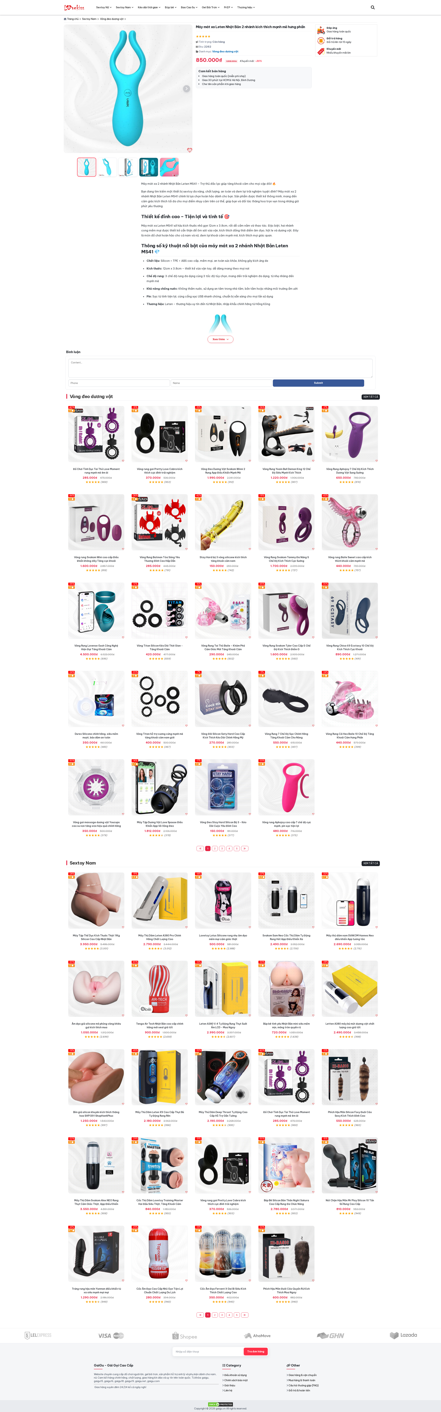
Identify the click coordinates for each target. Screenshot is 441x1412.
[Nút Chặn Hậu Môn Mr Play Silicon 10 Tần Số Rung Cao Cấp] (350, 1165)
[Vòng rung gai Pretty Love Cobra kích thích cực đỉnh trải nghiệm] (160, 434)
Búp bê (169, 7)
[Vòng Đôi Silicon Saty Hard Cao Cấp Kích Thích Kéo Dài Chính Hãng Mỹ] (223, 699)
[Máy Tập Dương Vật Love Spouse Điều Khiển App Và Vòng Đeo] (160, 787)
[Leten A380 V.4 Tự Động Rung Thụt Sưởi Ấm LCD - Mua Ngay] (223, 989)
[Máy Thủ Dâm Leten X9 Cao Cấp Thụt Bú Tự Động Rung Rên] (160, 1077)
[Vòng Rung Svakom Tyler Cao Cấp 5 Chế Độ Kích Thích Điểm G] (286, 611)
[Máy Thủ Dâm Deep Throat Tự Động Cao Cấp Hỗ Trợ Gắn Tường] (223, 1077)
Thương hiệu (244, 7)
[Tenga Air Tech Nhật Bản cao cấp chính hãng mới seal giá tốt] (160, 989)
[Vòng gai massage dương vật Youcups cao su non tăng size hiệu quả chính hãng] (96, 787)
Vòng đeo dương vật (225, 51)
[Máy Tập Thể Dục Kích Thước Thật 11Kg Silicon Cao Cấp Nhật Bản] (96, 900)
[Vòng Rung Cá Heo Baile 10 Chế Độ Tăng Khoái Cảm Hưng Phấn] (350, 699)
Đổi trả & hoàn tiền (299, 1390)
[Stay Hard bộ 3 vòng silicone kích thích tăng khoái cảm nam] (223, 522)
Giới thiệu (229, 1385)
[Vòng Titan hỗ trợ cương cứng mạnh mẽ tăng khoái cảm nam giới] (160, 699)
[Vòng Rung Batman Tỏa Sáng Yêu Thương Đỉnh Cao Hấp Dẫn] (160, 522)
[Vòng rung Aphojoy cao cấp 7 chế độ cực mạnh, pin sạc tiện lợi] (286, 787)
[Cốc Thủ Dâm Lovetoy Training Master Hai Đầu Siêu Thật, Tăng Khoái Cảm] (160, 1165)
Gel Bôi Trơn (209, 7)
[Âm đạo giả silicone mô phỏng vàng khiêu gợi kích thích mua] (96, 989)
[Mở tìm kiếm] (372, 7)
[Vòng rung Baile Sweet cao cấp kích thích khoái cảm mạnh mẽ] (350, 522)
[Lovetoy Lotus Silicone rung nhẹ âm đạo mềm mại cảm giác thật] (223, 900)
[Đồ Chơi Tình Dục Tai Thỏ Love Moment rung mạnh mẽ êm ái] (96, 434)
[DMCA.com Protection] (220, 1404)
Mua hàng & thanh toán (302, 1380)
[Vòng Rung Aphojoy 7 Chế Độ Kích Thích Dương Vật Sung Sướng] (350, 434)
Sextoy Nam (83, 863)
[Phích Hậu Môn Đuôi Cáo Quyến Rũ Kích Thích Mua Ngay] (286, 1254)
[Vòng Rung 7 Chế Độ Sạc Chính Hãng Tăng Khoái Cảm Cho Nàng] (286, 699)
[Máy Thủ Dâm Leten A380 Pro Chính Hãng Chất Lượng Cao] (160, 900)
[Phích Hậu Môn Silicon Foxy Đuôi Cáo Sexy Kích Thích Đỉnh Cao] (350, 1077)
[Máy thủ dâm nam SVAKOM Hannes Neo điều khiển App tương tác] (350, 900)
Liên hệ (228, 1390)
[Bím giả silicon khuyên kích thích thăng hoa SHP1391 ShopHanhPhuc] (96, 1077)
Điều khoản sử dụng (235, 1375)
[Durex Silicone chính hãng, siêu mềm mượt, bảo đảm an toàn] (96, 699)
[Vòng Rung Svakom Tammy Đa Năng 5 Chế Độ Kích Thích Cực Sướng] (286, 522)
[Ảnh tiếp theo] (186, 88)
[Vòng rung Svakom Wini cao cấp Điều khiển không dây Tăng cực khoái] (96, 522)
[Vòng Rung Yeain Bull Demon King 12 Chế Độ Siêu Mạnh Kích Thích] (286, 434)
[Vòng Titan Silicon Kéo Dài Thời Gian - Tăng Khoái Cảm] (160, 611)
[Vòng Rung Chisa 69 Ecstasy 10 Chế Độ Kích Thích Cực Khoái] (350, 611)
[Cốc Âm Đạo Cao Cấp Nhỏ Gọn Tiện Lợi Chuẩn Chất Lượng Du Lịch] (160, 1254)
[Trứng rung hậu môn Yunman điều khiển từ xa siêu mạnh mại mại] (96, 1254)
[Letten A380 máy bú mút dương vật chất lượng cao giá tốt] (350, 989)
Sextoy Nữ (102, 7)
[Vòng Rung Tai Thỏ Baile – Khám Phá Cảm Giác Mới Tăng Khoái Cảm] (223, 611)
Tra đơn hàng (255, 1351)
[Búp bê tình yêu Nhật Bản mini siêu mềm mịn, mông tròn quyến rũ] (286, 989)
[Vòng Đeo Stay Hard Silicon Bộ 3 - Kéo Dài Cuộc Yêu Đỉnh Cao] (223, 787)
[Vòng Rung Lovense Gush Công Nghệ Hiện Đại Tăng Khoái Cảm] (96, 611)
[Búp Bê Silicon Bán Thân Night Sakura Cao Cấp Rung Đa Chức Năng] (286, 1165)
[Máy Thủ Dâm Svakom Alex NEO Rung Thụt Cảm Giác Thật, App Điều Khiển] (96, 1165)
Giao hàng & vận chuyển (303, 1375)
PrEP (227, 7)
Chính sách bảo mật (236, 1380)
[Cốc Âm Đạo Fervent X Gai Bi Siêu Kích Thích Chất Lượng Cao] (223, 1254)
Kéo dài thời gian (148, 7)
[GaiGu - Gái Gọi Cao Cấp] (75, 7)
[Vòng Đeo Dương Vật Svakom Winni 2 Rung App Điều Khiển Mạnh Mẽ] (223, 434)
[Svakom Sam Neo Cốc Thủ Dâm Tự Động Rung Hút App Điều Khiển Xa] (286, 900)
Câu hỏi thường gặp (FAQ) (304, 1385)
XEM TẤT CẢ (370, 396)
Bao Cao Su (188, 7)
